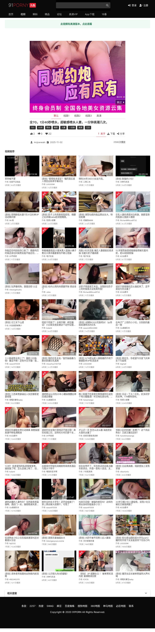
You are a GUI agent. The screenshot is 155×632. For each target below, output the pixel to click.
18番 (104, 14)
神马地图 (108, 605)
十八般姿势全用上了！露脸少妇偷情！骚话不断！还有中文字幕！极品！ (21, 360)
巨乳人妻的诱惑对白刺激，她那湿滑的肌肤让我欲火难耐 (133, 215)
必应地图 (121, 605)
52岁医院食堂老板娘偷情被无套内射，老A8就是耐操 (132, 251)
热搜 (41, 605)
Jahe (48, 292)
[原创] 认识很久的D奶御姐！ (55, 573)
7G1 (32, 127)
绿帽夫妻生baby (16, 400)
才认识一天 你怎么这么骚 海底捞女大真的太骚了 (95, 431)
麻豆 (59, 605)
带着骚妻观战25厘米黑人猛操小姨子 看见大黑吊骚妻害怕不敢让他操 (59, 251)
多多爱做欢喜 (88, 541)
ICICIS (86, 579)
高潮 (80, 127)
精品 (47, 14)
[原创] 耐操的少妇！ (125, 178)
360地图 (95, 605)
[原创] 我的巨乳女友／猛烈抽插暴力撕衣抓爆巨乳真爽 (59, 359)
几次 (88, 127)
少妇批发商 (87, 471)
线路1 (66, 115)
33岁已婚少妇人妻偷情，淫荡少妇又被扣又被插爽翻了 (133, 503)
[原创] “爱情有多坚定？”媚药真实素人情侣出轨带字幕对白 (58, 179)
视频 (23, 14)
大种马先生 (124, 182)
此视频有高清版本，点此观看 (76, 23)
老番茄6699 (88, 220)
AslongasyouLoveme (55, 541)
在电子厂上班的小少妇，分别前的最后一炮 (133, 323)
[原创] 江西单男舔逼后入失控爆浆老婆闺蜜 (22, 395)
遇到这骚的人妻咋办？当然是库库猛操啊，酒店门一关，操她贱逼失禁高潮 (22, 504)
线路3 (88, 115)
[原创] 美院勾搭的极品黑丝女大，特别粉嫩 (96, 215)
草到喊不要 (10, 178)
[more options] (146, 593)
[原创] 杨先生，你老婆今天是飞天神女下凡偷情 (133, 359)
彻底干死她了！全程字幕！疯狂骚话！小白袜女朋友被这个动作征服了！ (58, 324)
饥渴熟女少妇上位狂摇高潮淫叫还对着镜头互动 (22, 538)
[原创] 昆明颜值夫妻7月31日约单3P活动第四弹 (22, 215)
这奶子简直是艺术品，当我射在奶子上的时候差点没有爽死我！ (96, 287)
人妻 (63, 127)
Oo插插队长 (125, 328)
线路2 (77, 115)
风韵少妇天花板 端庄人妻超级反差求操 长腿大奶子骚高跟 (96, 251)
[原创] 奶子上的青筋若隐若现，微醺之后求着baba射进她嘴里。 (59, 215)
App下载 (89, 14)
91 (21, 5)
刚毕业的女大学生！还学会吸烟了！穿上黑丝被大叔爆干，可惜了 (59, 503)
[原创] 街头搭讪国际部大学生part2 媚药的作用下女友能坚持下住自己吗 (133, 538)
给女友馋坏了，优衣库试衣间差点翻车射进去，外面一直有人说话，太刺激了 (96, 468)
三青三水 (87, 182)
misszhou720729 (53, 364)
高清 (99, 115)
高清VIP (73, 14)
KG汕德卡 (124, 256)
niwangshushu (15, 290)
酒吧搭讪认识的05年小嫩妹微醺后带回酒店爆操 (59, 395)
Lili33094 (50, 184)
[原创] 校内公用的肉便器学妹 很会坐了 (59, 287)
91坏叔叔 (13, 256)
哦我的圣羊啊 (51, 471)
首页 (10, 14)
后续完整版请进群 (90, 436)
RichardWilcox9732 (128, 220)
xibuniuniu (124, 471)
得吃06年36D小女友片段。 (92, 178)
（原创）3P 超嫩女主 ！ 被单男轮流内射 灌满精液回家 (96, 574)
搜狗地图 (82, 605)
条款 (23, 605)
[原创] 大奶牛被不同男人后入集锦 (94, 537)
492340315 (14, 579)
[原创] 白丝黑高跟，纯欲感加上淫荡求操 (133, 467)
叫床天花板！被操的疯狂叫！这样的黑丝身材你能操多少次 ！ (96, 503)
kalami (49, 328)
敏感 (56, 127)
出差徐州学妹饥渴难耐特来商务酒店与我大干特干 (59, 467)
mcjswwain (39, 142)
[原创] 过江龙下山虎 (14, 322)
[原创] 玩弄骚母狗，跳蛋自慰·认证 (21, 286)
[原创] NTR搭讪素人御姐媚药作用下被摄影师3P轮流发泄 (96, 359)
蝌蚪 (35, 14)
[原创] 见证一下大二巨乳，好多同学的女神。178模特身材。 (133, 395)
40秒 (40, 127)
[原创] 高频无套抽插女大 (53, 537)
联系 (131, 605)
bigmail (123, 364)
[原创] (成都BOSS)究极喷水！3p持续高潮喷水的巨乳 (95, 323)
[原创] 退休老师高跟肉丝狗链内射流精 (22, 574)
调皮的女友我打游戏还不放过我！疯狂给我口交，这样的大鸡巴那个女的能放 (59, 432)
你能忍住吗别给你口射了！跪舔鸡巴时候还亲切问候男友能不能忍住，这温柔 (22, 253)
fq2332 (12, 543)
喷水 (48, 127)
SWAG (50, 605)
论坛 (59, 14)
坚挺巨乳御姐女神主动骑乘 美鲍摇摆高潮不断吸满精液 (22, 431)
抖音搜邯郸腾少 (15, 325)
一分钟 (72, 127)
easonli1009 (14, 364)
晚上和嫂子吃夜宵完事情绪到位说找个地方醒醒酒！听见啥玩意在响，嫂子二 (96, 396)
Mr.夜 (11, 220)
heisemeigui (88, 400)
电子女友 (50, 256)
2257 (32, 605)
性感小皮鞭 (50, 220)
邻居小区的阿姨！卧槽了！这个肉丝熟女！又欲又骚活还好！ (133, 431)
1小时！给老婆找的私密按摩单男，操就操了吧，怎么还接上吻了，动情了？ (22, 468)
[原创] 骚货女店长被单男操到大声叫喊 (133, 574)
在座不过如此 (14, 182)
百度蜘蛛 (69, 605)
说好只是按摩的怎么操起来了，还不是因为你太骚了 (133, 287)
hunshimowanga (127, 436)
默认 (56, 115)
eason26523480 (90, 328)
